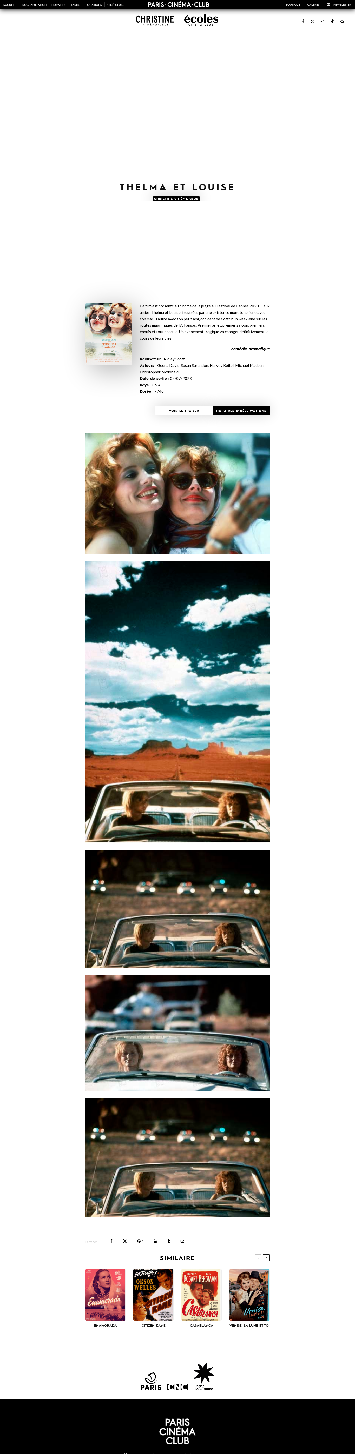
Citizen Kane (154, 1325)
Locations (94, 4)
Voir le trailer (184, 410)
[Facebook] (303, 18)
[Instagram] (322, 18)
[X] (312, 18)
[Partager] (111, 1241)
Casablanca (201, 1325)
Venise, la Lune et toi (249, 1325)
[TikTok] (332, 18)
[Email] (182, 1241)
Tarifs (75, 4)
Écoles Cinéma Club (199, 21)
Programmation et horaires (43, 4)
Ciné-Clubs (115, 4)
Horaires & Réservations (241, 410)
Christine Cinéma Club (154, 21)
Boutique (293, 4)
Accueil (9, 4)
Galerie (313, 4)
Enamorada (105, 1325)
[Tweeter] (125, 1241)
